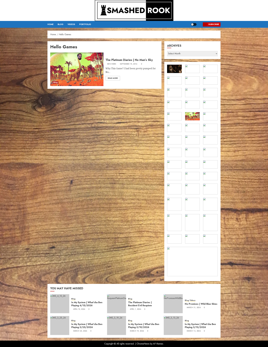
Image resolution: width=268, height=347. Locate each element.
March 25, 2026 (80, 331)
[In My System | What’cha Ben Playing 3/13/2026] (173, 325)
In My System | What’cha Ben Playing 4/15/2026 (86, 304)
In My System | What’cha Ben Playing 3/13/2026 (200, 326)
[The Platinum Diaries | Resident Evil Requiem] (116, 303)
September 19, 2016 (128, 64)
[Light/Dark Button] (194, 24)
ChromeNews (143, 343)
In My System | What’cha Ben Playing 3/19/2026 (143, 326)
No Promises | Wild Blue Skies (201, 304)
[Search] (199, 24)
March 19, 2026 (137, 331)
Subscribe (213, 24)
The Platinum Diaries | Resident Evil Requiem (140, 304)
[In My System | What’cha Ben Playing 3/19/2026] (116, 325)
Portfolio (85, 24)
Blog (60, 24)
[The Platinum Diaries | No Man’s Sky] (76, 69)
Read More (113, 78)
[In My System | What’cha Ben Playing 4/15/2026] (59, 303)
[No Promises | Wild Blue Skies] (173, 303)
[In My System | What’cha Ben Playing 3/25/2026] (59, 325)
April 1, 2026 (135, 309)
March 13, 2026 (194, 331)
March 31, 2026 (194, 308)
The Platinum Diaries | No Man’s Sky (129, 60)
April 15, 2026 (79, 309)
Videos (71, 24)
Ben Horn (111, 64)
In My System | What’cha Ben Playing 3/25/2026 (86, 326)
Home (50, 24)
